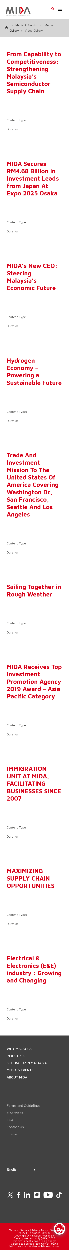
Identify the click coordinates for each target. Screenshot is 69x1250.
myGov (46, 1232)
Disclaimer (34, 1232)
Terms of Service (19, 1230)
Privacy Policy (40, 1230)
